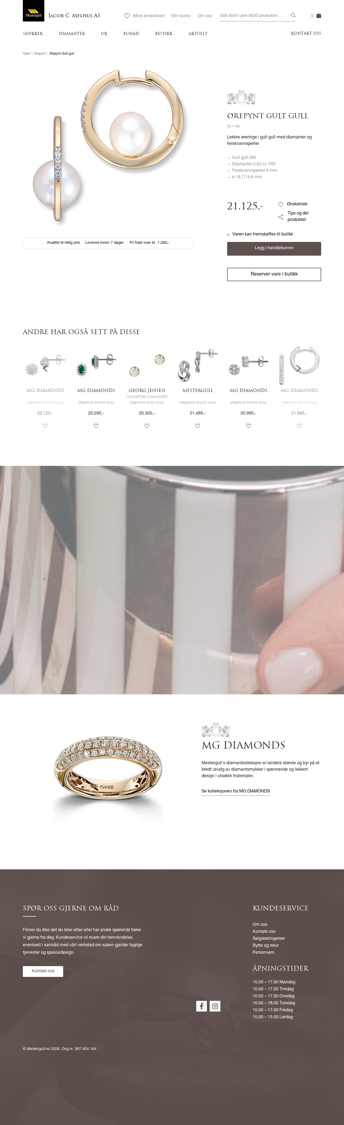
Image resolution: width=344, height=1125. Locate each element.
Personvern (263, 953)
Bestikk (164, 34)
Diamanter (72, 34)
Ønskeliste (297, 204)
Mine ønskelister (149, 16)
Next (298, 391)
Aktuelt (198, 34)
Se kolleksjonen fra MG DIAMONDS (236, 792)
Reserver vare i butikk (274, 274)
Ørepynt (40, 53)
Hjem (26, 53)
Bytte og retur (266, 946)
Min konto (181, 16)
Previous (45, 391)
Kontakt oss (306, 34)
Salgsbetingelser (269, 939)
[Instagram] (215, 1006)
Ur (104, 34)
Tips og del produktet (298, 217)
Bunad (131, 34)
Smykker (33, 34)
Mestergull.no (38, 1049)
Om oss (204, 16)
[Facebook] (201, 1006)
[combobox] (258, 16)
